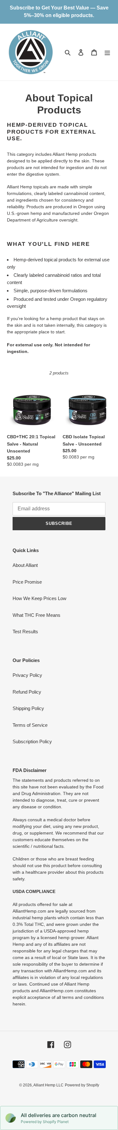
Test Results (25, 631)
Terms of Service (30, 725)
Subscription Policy (32, 741)
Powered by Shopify (82, 1085)
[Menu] (107, 52)
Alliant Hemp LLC (48, 1085)
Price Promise (27, 582)
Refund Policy (27, 692)
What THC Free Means (36, 615)
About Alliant (25, 565)
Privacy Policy (27, 675)
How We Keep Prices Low (39, 598)
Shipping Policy (28, 708)
